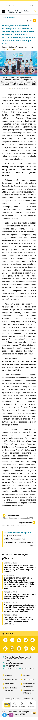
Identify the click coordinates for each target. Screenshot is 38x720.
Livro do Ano (10, 684)
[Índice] (3, 11)
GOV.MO (8, 675)
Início (4, 17)
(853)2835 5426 (28, 668)
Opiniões (26, 675)
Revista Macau (11, 679)
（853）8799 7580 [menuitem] (13, 536)
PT (35, 21)
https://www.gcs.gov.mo (14, 663)
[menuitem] (19, 532)
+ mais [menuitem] (32, 545)
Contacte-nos (28, 679)
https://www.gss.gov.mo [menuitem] (16, 539)
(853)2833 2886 (11, 668)
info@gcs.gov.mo (12, 666)
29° (32, 5)
